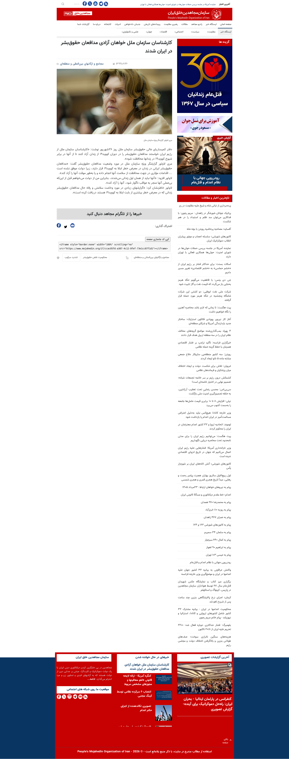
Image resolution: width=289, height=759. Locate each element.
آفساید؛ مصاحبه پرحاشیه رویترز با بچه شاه (209, 229)
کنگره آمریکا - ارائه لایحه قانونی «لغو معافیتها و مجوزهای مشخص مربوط (137, 680)
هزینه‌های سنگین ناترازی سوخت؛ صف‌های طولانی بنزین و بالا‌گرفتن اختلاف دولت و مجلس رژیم (204, 641)
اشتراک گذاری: (163, 226)
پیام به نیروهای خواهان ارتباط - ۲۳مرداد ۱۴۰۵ (206, 487)
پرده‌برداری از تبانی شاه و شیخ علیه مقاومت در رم (205, 206)
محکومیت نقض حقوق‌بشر (95, 257)
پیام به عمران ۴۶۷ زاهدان (217, 517)
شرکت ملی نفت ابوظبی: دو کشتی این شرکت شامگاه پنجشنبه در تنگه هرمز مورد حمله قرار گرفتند (204, 296)
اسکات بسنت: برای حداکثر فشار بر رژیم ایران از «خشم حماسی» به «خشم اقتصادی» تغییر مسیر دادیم (204, 268)
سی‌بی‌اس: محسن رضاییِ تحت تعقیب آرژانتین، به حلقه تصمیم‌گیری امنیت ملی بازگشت (204, 392)
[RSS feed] (106, 3)
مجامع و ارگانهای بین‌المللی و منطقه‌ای (82, 63)
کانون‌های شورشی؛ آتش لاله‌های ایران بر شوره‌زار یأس (204, 466)
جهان (149, 32)
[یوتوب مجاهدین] (95, 3)
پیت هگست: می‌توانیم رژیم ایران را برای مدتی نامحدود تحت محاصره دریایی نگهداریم (204, 438)
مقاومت (211, 32)
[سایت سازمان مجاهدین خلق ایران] (144, 14)
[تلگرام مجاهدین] (100, 3)
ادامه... (91, 679)
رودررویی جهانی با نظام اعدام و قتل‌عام (210, 562)
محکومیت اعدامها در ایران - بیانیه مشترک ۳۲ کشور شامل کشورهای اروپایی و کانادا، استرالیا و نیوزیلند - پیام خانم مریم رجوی (204, 613)
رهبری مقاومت (171, 24)
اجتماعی (178, 32)
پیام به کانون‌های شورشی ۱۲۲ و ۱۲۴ (212, 525)
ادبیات (118, 24)
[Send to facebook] (59, 225)
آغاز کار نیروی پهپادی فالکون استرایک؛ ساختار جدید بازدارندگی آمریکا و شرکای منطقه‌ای (204, 321)
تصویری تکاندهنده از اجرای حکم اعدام (136, 708)
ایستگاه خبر (211, 24)
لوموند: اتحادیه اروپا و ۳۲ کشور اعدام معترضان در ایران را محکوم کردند (204, 427)
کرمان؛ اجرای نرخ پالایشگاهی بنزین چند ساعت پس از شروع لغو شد (204, 600)
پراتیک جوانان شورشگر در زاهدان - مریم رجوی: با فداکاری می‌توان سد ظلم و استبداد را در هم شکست (204, 217)
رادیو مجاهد (196, 24)
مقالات (184, 24)
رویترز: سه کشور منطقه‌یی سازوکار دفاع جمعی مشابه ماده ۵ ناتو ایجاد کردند (204, 356)
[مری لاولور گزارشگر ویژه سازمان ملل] (114, 101)
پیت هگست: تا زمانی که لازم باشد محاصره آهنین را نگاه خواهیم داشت (204, 310)
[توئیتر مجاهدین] (90, 3)
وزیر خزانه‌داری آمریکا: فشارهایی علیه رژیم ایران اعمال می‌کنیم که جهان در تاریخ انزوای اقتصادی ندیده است (204, 452)
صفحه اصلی (225, 24)
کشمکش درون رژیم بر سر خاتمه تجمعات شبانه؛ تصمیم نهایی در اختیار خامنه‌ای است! (204, 380)
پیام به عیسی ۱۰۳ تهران (218, 555)
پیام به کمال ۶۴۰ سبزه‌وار (218, 540)
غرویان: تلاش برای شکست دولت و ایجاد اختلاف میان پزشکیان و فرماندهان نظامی (204, 368)
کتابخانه (107, 24)
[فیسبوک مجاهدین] (85, 3)
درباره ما (97, 24)
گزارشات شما (83, 24)
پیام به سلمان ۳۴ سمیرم (217, 532)
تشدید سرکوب (71, 257)
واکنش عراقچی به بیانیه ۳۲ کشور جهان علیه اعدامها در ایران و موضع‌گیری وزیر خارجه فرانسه (204, 572)
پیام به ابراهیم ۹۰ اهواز (218, 547)
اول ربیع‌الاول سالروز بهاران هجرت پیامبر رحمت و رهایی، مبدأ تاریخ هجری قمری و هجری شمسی (204, 478)
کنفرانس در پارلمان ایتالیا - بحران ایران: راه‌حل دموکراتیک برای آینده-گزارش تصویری (207, 704)
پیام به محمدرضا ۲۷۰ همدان (216, 502)
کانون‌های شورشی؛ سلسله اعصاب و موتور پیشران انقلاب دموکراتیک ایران (204, 239)
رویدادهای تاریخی (152, 24)
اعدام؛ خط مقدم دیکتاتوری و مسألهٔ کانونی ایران (206, 495)
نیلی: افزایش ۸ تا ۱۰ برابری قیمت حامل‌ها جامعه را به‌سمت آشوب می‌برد (204, 403)
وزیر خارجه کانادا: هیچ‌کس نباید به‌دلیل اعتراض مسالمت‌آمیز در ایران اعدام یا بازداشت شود (204, 415)
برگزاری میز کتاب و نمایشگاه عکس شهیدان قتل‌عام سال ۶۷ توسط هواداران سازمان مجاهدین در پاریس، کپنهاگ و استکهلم (204, 586)
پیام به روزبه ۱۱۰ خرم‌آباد (218, 510)
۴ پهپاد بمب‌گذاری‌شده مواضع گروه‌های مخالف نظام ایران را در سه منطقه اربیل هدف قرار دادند (204, 333)
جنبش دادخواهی (132, 24)
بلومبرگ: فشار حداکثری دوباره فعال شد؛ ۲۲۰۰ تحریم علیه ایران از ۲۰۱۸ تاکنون (204, 627)
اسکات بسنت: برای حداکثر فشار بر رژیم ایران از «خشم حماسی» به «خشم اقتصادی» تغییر (179, 4)
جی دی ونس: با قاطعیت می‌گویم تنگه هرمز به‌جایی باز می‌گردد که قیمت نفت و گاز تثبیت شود (204, 282)
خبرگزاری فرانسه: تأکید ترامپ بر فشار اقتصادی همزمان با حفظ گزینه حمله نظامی (204, 345)
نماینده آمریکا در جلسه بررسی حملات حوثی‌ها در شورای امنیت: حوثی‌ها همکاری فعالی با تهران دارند (204, 252)
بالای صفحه (226, 740)
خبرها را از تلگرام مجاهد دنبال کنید (114, 214)
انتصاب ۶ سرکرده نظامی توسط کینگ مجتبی (134, 694)
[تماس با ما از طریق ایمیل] (80, 696)
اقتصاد (163, 32)
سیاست (195, 32)
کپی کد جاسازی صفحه (158, 239)
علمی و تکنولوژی (130, 32)
